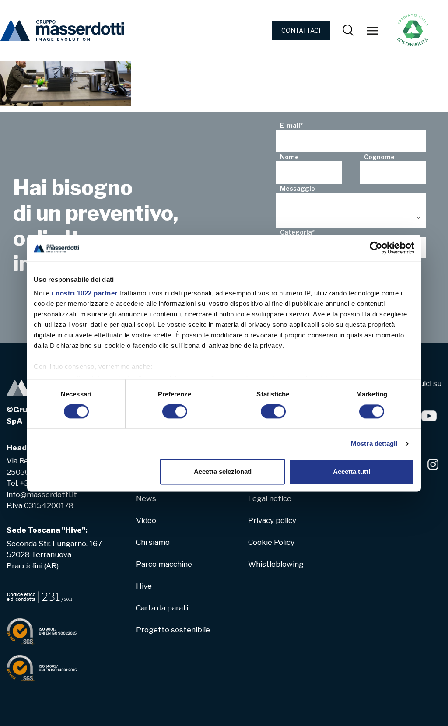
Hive (144, 586)
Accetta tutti (351, 471)
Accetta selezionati (223, 471)
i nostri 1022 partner (85, 293)
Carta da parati (162, 607)
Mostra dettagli (374, 444)
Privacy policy (272, 520)
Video (146, 520)
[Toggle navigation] (373, 31)
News (146, 498)
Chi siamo (153, 542)
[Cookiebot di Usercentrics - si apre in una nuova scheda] (376, 247)
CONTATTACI (300, 30)
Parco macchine (164, 564)
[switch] (174, 412)
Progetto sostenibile (173, 629)
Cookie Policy (271, 542)
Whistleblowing (276, 564)
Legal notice (269, 498)
